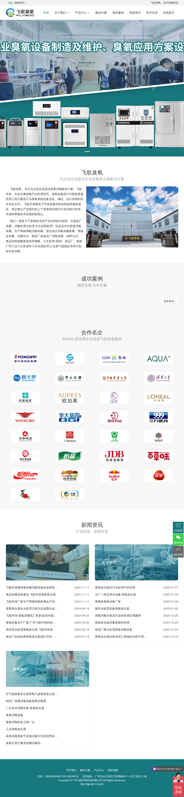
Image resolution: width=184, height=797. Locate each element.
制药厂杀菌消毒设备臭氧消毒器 (26, 701)
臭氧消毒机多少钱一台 (20, 722)
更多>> (62, 562)
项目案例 (118, 12)
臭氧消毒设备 (14, 715)
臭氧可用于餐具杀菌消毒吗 (23, 743)
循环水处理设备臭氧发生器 (112, 608)
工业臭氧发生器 (16, 729)
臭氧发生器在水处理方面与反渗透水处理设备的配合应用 (32, 608)
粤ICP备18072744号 (92, 784)
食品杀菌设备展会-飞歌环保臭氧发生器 (31, 594)
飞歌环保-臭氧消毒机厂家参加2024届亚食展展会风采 (32, 615)
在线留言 (168, 12)
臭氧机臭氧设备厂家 (108, 601)
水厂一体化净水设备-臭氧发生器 (115, 594)
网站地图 (113, 770)
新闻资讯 (135, 12)
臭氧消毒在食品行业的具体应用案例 (118, 615)
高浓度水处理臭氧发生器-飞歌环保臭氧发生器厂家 (32, 629)
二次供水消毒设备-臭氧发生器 (25, 708)
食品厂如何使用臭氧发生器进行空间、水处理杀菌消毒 (32, 636)
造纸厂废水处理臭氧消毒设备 (113, 629)
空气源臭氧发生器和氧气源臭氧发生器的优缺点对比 (32, 694)
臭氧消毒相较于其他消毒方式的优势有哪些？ (32, 736)
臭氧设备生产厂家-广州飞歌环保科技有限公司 (32, 622)
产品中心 (82, 12)
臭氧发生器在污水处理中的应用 (115, 587)
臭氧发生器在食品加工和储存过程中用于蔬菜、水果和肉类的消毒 (121, 636)
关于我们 (62, 12)
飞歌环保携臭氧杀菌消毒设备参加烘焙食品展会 (32, 587)
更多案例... (170, 301)
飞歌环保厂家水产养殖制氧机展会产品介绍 (32, 601)
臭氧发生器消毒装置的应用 (112, 622)
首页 (46, 12)
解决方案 (101, 12)
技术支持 (152, 12)
